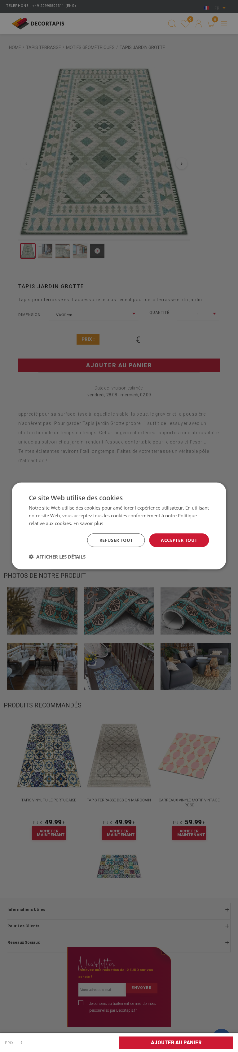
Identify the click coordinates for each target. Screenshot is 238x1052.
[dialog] (119, 526)
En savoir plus (88, 523)
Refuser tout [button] (116, 540)
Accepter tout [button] (179, 540)
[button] (57, 556)
